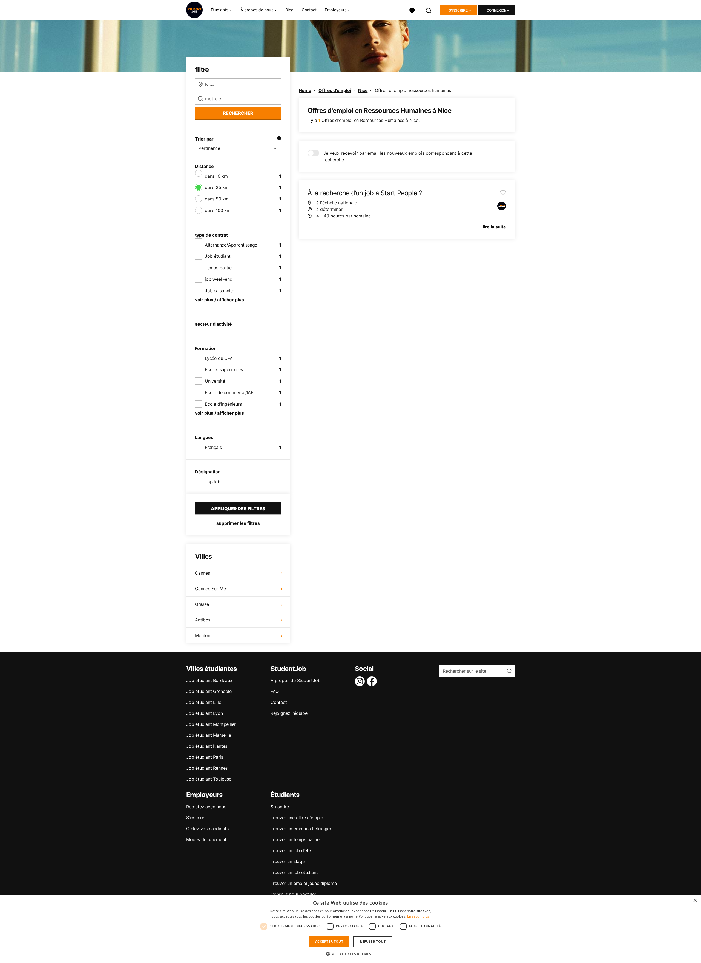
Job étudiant (218, 256)
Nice (362, 90)
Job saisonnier (219, 290)
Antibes (202, 620)
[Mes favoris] (412, 10)
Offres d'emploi (334, 90)
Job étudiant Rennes (207, 768)
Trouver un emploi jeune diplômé (304, 883)
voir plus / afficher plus (219, 299)
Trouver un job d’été (291, 850)
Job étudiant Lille (203, 702)
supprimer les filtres (238, 523)
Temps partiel (218, 267)
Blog (289, 9)
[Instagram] (361, 681)
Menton (202, 635)
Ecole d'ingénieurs (223, 404)
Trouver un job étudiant (294, 872)
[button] (350, 953)
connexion (497, 10)
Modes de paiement (206, 839)
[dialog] (350, 929)
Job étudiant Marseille (208, 735)
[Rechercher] (429, 10)
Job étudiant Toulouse (208, 779)
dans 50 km (217, 199)
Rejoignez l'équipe (289, 713)
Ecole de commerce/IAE (229, 392)
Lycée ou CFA (219, 358)
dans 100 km (218, 210)
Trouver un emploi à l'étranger (301, 828)
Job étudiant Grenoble (209, 691)
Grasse (202, 604)
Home (305, 90)
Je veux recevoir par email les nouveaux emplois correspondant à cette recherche (397, 156)
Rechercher (238, 113)
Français (213, 447)
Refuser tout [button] (373, 941)
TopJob (212, 481)
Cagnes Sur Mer (211, 588)
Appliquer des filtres (238, 508)
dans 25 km (217, 187)
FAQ (274, 691)
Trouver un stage (288, 861)
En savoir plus (418, 916)
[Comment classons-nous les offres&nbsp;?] (279, 139)
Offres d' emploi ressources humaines (413, 90)
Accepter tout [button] (329, 941)
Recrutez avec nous (206, 806)
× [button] (695, 901)
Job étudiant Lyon (204, 713)
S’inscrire (195, 817)
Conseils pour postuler (293, 894)
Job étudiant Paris (204, 757)
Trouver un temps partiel (295, 839)
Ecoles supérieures (224, 369)
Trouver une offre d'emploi (297, 817)
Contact (309, 9)
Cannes (202, 573)
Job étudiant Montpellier (211, 724)
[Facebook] (373, 681)
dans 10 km (216, 176)
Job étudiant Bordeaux (209, 680)
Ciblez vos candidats (207, 828)
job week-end (218, 279)
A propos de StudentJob (296, 680)
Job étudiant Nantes (206, 746)
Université (215, 381)
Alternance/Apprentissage (231, 245)
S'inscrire (458, 10)
